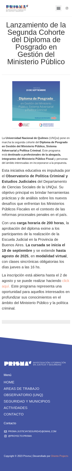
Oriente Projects (59, 456)
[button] (58, 8)
